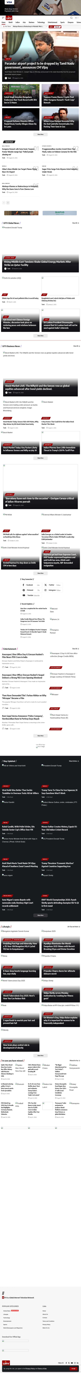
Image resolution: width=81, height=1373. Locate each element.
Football (10, 494)
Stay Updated (9, 761)
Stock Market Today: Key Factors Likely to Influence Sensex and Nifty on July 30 (20, 449)
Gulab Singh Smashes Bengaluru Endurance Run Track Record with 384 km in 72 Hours (20, 100)
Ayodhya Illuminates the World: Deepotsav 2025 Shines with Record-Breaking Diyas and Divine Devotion (59, 946)
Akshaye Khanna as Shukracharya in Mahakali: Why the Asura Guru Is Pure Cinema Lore (28, 26)
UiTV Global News (11, 223)
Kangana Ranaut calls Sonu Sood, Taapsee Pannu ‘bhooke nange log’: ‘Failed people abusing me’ (18, 152)
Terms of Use (42, 1368)
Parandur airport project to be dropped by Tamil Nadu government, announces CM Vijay (39, 65)
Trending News (19, 939)
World (4, 166)
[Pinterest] (31, 590)
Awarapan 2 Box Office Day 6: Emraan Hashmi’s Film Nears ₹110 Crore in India (22, 655)
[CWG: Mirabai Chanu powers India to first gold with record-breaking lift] (47, 1068)
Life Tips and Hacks (73, 926)
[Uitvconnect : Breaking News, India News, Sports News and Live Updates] (9, 18)
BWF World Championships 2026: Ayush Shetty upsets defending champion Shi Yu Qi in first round (60, 902)
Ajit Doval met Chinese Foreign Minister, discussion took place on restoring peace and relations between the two (19, 323)
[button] (73, 1368)
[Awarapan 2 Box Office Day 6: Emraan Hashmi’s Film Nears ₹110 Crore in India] (64, 660)
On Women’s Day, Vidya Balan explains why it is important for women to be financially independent (60, 1020)
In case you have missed (12, 1061)
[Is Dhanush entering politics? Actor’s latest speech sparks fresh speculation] (20, 1087)
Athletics (8, 93)
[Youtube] (31, 595)
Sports (45, 822)
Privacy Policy (30, 1368)
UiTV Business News (11, 346)
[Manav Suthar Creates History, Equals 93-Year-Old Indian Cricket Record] (60, 812)
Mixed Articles (73, 761)
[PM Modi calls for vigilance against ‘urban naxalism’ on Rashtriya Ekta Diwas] (21, 522)
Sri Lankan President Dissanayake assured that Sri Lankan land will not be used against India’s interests (60, 325)
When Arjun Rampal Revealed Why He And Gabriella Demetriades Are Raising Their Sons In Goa (59, 124)
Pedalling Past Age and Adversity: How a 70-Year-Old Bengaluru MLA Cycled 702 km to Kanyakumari (20, 946)
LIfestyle (6, 927)
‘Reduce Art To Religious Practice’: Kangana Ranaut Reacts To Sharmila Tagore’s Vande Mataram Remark (33, 632)
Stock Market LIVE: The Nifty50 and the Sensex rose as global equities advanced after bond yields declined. (37, 387)
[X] (69, 1363)
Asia (4, 294)
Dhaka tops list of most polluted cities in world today (20, 298)
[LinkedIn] (77, 1363)
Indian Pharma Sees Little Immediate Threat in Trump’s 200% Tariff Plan (59, 449)
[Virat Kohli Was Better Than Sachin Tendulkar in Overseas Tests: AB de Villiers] (20, 775)
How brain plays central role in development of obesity (16, 1046)
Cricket (6, 786)
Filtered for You (74, 1060)
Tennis (45, 895)
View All (74, 223)
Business (10, 381)
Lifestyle (7, 939)
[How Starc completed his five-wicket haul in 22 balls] (55, 611)
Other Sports (46, 146)
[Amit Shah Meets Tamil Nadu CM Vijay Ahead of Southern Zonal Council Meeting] (20, 848)
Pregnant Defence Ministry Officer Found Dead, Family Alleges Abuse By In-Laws (20, 124)
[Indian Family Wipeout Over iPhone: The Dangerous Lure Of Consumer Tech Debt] (55, 622)
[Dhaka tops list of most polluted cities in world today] (20, 286)
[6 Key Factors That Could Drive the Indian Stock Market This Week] (60, 410)
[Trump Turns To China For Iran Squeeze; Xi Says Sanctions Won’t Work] (60, 775)
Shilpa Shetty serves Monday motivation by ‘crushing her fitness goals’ (58, 996)
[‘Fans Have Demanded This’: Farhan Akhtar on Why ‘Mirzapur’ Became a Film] (64, 701)
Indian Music (7, 895)
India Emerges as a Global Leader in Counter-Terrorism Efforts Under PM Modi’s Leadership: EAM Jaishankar (58, 536)
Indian (7, 117)
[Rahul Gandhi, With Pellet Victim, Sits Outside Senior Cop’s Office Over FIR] (20, 812)
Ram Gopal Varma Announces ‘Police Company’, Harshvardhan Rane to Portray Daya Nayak (22, 717)
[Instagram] (52, 590)
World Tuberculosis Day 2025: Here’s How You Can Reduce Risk (19, 997)
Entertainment (9, 649)
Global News (9, 257)
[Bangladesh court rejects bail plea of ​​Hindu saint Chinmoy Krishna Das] (60, 286)
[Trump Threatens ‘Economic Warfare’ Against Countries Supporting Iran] (60, 848)
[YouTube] (71, 1363)
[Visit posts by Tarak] (6, 78)
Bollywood (48, 93)
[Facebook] (31, 585)
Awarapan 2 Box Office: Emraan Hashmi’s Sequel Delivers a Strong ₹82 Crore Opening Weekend (23, 676)
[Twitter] (52, 585)
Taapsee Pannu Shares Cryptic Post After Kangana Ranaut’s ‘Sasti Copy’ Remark (59, 100)
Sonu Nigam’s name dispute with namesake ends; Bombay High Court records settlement (17, 902)
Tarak (9, 78)
